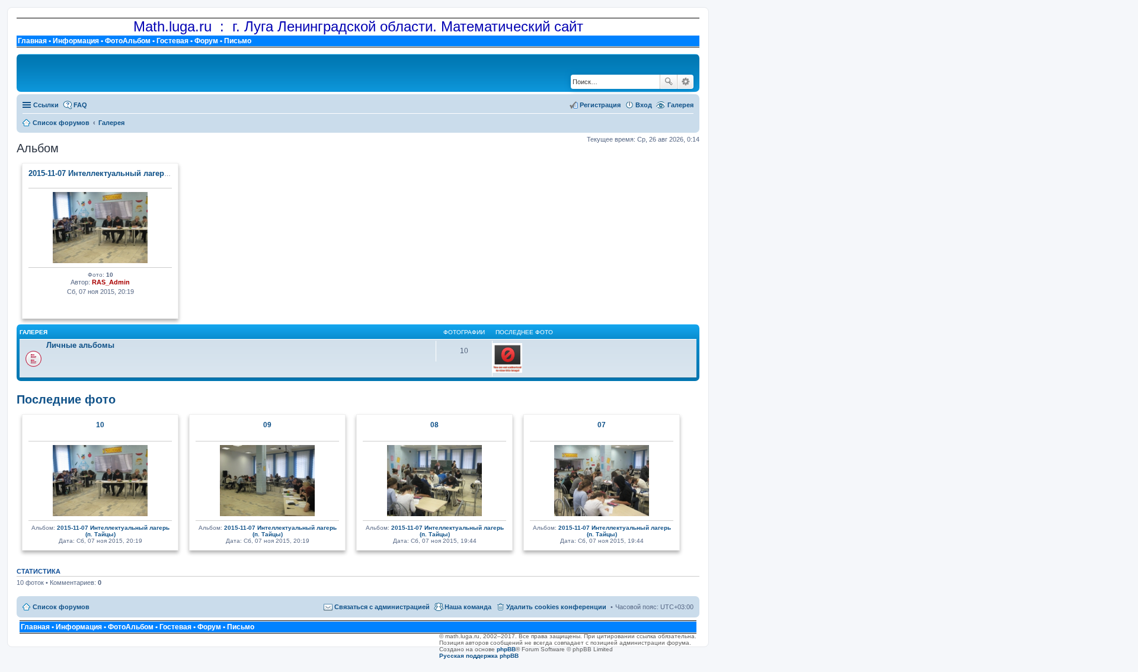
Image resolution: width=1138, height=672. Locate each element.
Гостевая (172, 41)
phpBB (506, 649)
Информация (76, 41)
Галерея (680, 104)
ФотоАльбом (128, 41)
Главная (32, 41)
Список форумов (61, 606)
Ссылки (46, 104)
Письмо (237, 41)
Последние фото (66, 399)
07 (601, 425)
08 (434, 425)
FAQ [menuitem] (80, 104)
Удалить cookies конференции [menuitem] (556, 606)
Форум (206, 41)
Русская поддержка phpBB (479, 655)
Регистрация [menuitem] (600, 104)
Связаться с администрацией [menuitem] (382, 606)
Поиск (668, 82)
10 (100, 425)
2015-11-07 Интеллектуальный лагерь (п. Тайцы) (119, 173)
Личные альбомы (80, 345)
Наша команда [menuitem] (468, 606)
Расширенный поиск (685, 82)
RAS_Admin (111, 282)
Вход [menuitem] (643, 104)
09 (267, 425)
